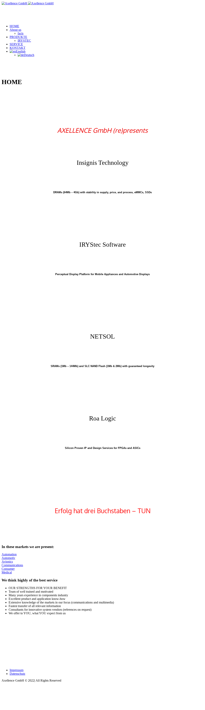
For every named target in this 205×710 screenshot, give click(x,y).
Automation (9, 554)
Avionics (7, 561)
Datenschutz (17, 673)
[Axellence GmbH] (28, 3)
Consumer (8, 568)
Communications (12, 565)
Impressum (16, 670)
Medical (7, 572)
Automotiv (8, 558)
